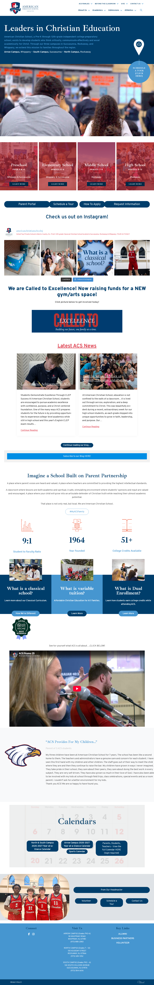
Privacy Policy (16, 982)
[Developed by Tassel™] (141, 982)
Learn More (77, 613)
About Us (82, 10)
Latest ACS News (77, 346)
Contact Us (135, 4)
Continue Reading (29, 430)
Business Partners (122, 938)
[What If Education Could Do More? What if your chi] (95, 258)
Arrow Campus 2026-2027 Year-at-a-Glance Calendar (77, 844)
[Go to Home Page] (24, 8)
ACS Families (84, 4)
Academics (97, 10)
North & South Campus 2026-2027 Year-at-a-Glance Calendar (42, 846)
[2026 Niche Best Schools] (77, 629)
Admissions (113, 10)
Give (123, 4)
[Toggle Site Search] (141, 10)
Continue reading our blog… (77, 445)
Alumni (122, 934)
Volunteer (122, 943)
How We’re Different (26, 613)
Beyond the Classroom (105, 4)
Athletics (129, 10)
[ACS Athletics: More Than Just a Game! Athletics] (132, 258)
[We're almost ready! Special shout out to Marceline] (22, 258)
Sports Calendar (77, 851)
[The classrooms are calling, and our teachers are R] (58, 258)
